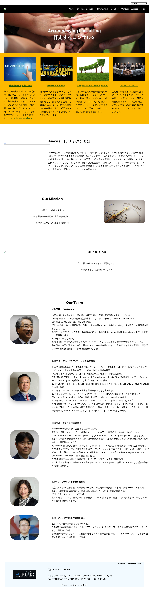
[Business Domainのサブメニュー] (94, 9)
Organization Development (92, 85)
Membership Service (20, 85)
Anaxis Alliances (129, 85)
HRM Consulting (56, 85)
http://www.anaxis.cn (21, 118)
